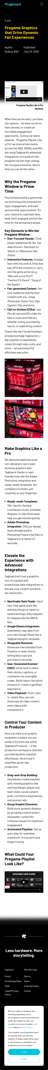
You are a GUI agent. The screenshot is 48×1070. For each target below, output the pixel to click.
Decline (24, 1059)
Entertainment (31, 986)
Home (8, 976)
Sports (27, 976)
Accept (24, 1052)
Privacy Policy (26, 1027)
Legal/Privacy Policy (12, 992)
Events (27, 990)
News (27, 981)
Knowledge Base (13, 981)
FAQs (7, 986)
